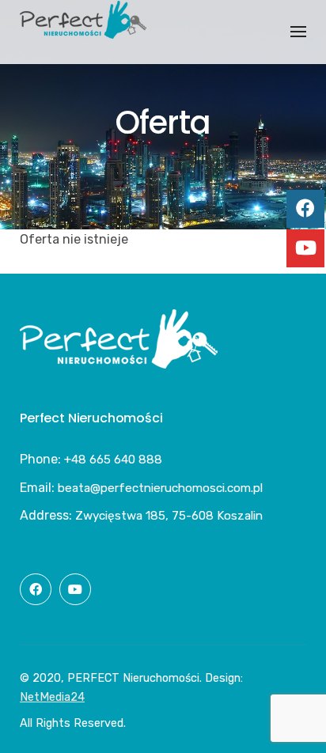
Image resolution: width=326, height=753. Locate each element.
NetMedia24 (52, 697)
